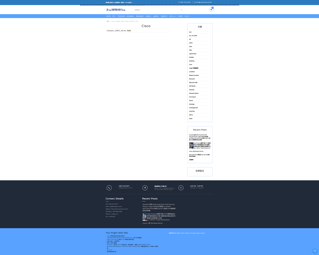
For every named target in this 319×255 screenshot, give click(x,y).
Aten (190, 46)
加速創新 (191, 159)
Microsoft (192, 79)
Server (191, 100)
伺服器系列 (164, 16)
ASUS (190, 43)
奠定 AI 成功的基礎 (112, 243)
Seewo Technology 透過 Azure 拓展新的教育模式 (120, 239)
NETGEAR (192, 86)
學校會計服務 (121, 16)
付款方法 (187, 16)
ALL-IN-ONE (193, 35)
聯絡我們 (180, 16)
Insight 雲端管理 (193, 68)
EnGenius (191, 61)
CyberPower (192, 53)
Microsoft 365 (193, 82)
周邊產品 (148, 16)
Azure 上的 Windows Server (196, 151)
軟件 (114, 16)
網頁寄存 (108, 16)
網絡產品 (155, 16)
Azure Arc (109, 250)
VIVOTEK (192, 111)
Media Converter (194, 75)
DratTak (191, 57)
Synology (191, 104)
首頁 (108, 21)
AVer (190, 50)
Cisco (113, 21)
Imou (190, 64)
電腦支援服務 (139, 16)
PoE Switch (192, 97)
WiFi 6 (191, 115)
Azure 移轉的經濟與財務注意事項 (115, 236)
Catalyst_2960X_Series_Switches (125, 21)
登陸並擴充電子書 (111, 251)
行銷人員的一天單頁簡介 (113, 241)
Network (191, 89)
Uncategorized (193, 107)
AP (190, 39)
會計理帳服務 (129, 16)
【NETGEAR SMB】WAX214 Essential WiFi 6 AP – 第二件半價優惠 (124, 238)
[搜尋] (182, 10)
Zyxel (190, 118)
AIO (190, 32)
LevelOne (192, 71)
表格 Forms (172, 16)
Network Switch (193, 93)
